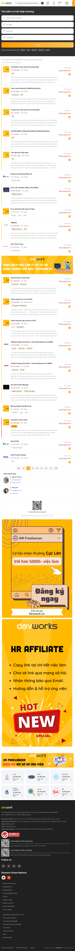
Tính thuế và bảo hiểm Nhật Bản (12, 924)
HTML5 (14, 426)
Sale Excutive (16, 180)
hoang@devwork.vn (17, 490)
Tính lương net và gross (10, 918)
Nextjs (22, 370)
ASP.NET (14, 412)
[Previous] (5, 760)
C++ (13, 327)
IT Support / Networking (19, 305)
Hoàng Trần (15, 493)
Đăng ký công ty (7, 900)
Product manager (29, 391)
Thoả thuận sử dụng (21, 947)
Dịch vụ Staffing (7, 909)
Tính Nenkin (6, 927)
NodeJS (34, 50)
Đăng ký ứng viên (8, 903)
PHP (24, 215)
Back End (23, 284)
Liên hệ (32, 947)
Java (28, 50)
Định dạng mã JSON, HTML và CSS (13, 914)
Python (14, 215)
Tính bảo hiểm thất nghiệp (10, 921)
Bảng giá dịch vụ (7, 886)
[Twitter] (8, 866)
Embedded (20, 327)
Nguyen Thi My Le (16, 482)
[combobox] (37, 24)
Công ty (5, 896)
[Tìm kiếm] (42, 3)
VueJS (47, 50)
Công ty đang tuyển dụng (10, 893)
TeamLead (15, 95)
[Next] (70, 760)
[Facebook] (3, 866)
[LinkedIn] (19, 866)
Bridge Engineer (17, 194)
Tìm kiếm (37, 45)
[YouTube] (14, 866)
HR (13, 73)
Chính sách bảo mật (7, 947)
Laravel (22, 50)
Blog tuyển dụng (7, 890)
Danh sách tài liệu (8, 931)
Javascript (21, 348)
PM (25, 229)
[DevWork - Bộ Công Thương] (35, 834)
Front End (15, 284)
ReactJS (41, 50)
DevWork (59, 947)
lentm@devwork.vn (17, 480)
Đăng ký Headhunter (9, 906)
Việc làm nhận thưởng (9, 883)
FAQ (4, 934)
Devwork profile (7, 937)
